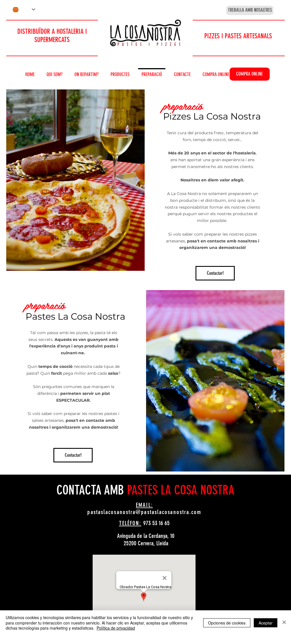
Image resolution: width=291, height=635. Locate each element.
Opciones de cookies (227, 623)
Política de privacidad (116, 628)
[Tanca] (284, 622)
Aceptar (266, 623)
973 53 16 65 (156, 523)
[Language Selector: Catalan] (24, 9)
